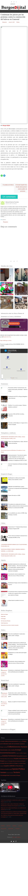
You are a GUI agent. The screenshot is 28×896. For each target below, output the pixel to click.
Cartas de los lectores (13, 743)
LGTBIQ (17, 765)
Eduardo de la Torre (7, 336)
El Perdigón (3, 618)
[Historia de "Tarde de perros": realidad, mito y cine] (21, 275)
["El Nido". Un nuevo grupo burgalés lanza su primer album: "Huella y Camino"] (6, 302)
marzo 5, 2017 (12, 22)
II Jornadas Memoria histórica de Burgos (16, 760)
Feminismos (12, 755)
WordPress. (18, 836)
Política (17, 22)
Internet (1, 765)
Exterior (5, 755)
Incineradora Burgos (22, 763)
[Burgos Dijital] (11, 2)
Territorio (16, 772)
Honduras (11, 758)
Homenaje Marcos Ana (5, 758)
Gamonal (25, 755)
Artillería (7, 741)
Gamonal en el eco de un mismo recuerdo (9, 624)
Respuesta (5, 221)
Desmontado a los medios (7, 749)
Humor (6, 760)
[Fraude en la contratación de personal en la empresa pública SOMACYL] (21, 288)
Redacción (4, 22)
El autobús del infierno (8, 184)
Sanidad (3, 772)
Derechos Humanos (20, 746)
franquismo (19, 755)
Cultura (10, 746)
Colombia (5, 746)
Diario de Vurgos (4, 614)
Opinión (15, 769)
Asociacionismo (13, 741)
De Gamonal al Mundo (5, 620)
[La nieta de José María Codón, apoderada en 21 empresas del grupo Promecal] (6, 275)
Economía (4, 752)
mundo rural (8, 769)
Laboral (11, 765)
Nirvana (14, 836)
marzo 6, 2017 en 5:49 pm (11, 203)
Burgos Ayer (20, 741)
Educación (11, 752)
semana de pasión (9, 772)
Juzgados (6, 765)
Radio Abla (3, 616)
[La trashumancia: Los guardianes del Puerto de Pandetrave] (21, 302)
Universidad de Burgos (15, 775)
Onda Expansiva (4, 622)
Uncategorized (4, 775)
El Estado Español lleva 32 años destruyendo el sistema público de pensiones (21, 187)
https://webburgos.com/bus (5, 340)
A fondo (2, 741)
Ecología (18, 749)
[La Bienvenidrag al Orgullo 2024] (6, 288)
